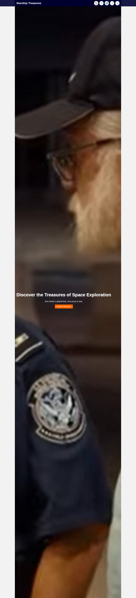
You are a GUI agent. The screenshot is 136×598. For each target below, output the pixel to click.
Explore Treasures (64, 306)
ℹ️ (107, 3)
